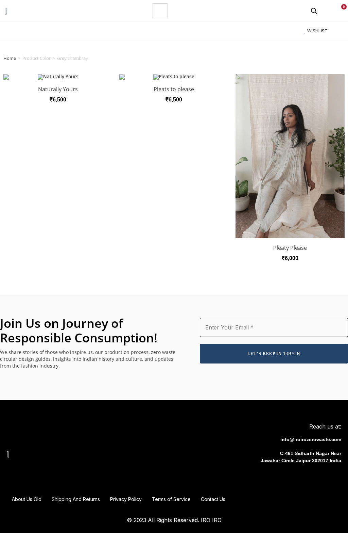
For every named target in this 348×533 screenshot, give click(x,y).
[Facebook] (291, 478)
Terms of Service (171, 499)
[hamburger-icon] (160, 10)
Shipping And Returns (76, 499)
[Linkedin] (334, 478)
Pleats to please (174, 89)
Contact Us (213, 499)
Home (9, 58)
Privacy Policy (126, 499)
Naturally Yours (58, 89)
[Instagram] (306, 478)
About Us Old (26, 499)
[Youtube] (320, 478)
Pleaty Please (290, 248)
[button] (8, 30)
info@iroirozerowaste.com (310, 439)
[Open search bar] (314, 11)
